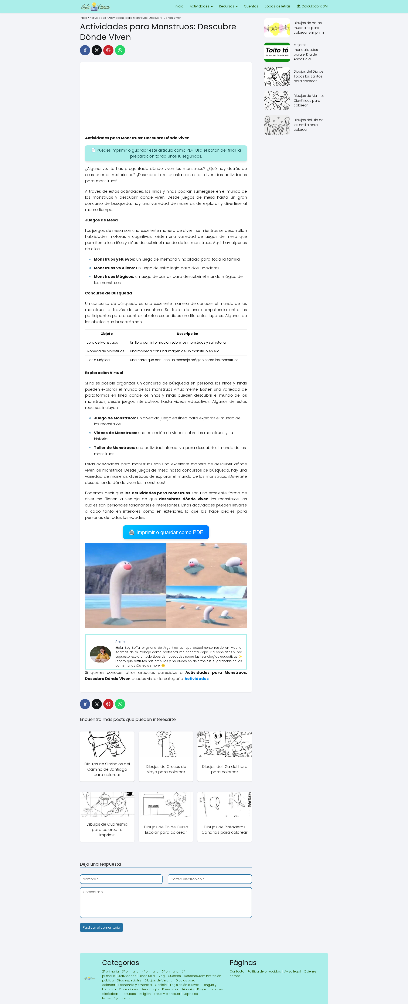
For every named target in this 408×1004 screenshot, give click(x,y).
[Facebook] (85, 50)
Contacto (237, 971)
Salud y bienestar (167, 994)
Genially (161, 985)
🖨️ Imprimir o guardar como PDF (166, 532)
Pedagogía (150, 989)
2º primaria (110, 971)
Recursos (226, 6)
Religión (145, 994)
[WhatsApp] (120, 50)
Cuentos (251, 6)
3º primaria (130, 971)
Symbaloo (122, 998)
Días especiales (129, 980)
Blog (161, 976)
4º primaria (150, 971)
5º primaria (170, 971)
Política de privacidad (264, 971)
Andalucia (147, 976)
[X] (97, 50)
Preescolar (170, 989)
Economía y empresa (135, 985)
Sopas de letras (277, 6)
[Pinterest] (108, 50)
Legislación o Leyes (185, 985)
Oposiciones (128, 989)
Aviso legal (292, 971)
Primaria (187, 989)
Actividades (199, 6)
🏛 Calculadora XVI (312, 6)
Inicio (179, 6)
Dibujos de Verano (158, 980)
